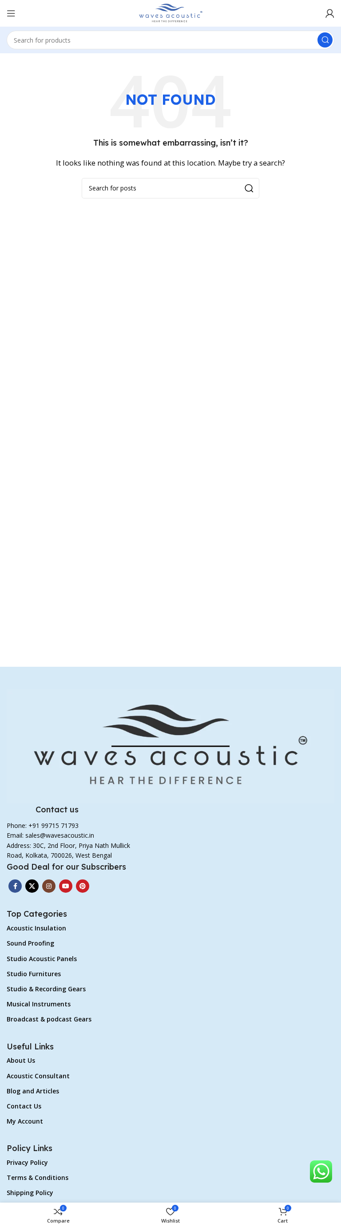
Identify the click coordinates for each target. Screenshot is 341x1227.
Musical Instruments (39, 1004)
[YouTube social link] (65, 886)
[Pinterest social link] (82, 886)
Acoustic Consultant (38, 1076)
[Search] (325, 39)
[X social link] (32, 886)
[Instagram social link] (49, 886)
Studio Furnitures (34, 974)
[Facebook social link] (15, 886)
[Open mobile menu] (11, 13)
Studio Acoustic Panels (42, 958)
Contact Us (24, 1106)
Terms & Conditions (37, 1177)
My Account (25, 1121)
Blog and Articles (33, 1091)
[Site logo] (170, 12)
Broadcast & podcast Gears (49, 1019)
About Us (21, 1060)
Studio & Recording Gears (46, 989)
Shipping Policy (30, 1192)
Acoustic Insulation (36, 928)
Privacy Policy (27, 1162)
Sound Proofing (30, 943)
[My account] (330, 13)
